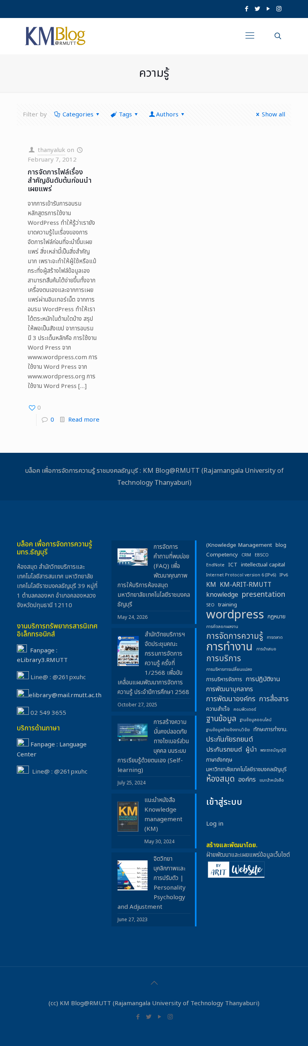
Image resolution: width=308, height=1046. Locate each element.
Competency (222, 555)
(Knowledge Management (239, 545)
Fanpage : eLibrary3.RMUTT (42, 655)
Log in (214, 823)
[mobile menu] (250, 36)
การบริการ (223, 659)
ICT (232, 565)
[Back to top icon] (154, 983)
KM (211, 585)
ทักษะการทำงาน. (270, 730)
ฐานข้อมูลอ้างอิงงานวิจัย (228, 730)
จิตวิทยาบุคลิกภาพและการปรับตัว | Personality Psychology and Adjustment (152, 883)
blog (281, 545)
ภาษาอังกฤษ (219, 760)
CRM (246, 555)
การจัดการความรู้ (234, 636)
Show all (273, 114)
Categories (78, 114)
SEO (210, 605)
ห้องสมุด (220, 779)
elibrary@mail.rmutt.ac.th (65, 695)
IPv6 (284, 575)
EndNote (215, 565)
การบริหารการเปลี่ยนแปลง (229, 669)
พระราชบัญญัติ (273, 750)
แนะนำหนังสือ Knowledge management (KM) (163, 815)
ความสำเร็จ (218, 709)
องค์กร (247, 779)
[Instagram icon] (279, 9)
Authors (167, 114)
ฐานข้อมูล (221, 719)
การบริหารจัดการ (224, 680)
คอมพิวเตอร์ (244, 709)
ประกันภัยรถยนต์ (229, 739)
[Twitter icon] (257, 9)
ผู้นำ (251, 749)
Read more (83, 419)
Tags (125, 114)
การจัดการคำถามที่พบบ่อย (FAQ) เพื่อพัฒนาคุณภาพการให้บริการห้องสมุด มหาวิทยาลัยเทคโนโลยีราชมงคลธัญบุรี (154, 575)
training (227, 605)
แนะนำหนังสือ (271, 780)
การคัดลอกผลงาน (222, 627)
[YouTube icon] (268, 9)
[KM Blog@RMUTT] (56, 36)
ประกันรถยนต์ (224, 749)
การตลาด (275, 637)
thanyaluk (51, 150)
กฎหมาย (276, 617)
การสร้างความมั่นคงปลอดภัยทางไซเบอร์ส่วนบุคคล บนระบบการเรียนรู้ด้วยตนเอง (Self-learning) (153, 746)
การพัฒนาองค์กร (230, 699)
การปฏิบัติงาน (263, 679)
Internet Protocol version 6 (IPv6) (241, 575)
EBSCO (262, 555)
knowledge (222, 595)
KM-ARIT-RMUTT (246, 585)
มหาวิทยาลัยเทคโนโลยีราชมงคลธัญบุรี (246, 770)
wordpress (235, 615)
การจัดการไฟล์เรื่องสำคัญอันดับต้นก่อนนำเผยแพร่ (59, 180)
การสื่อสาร (274, 699)
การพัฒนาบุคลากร (229, 689)
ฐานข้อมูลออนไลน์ (256, 720)
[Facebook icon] (246, 9)
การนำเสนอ (266, 649)
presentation (263, 595)
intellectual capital (263, 565)
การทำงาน (229, 647)
